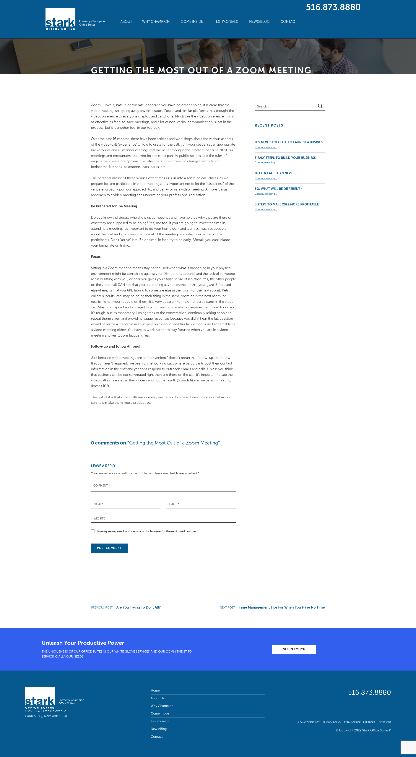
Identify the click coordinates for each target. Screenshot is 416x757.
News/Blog (259, 21)
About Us (157, 698)
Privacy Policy (331, 722)
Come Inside (192, 21)
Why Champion (156, 21)
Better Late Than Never (275, 173)
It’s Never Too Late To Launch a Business (289, 142)
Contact (289, 21)
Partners (369, 722)
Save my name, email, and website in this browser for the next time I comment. (148, 531)
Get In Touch (294, 649)
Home (155, 690)
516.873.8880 (333, 7)
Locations (384, 722)
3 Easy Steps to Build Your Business (285, 158)
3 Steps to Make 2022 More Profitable (287, 204)
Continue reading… (266, 147)
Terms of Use (352, 722)
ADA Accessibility (309, 722)
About (126, 21)
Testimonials (226, 21)
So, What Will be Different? (278, 188)
